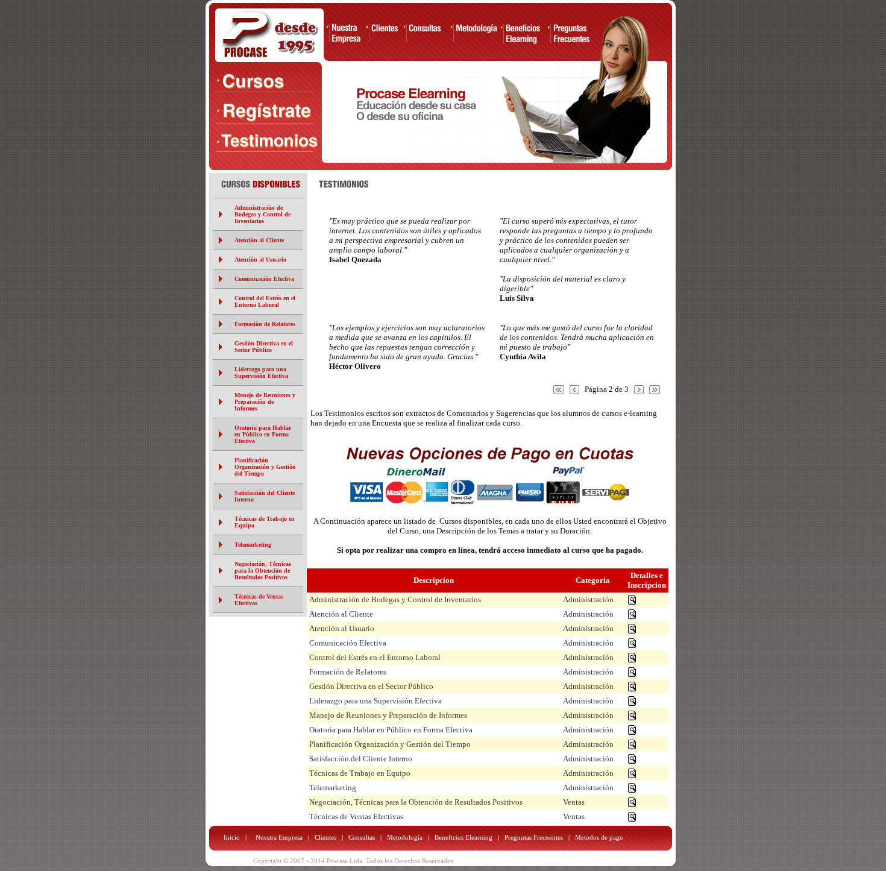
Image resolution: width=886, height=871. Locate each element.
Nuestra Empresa (280, 837)
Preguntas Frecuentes (533, 837)
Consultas (361, 837)
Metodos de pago (599, 837)
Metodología (405, 837)
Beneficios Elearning (463, 837)
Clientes (325, 837)
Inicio (232, 837)
